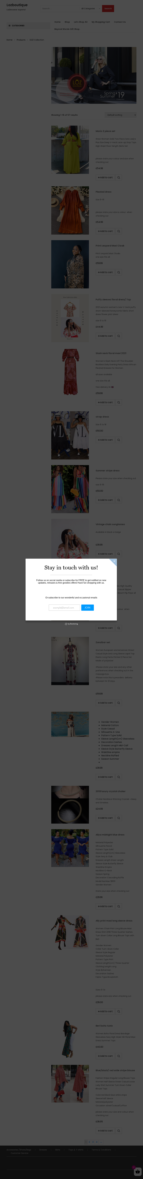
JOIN (87, 607)
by (72, 624)
